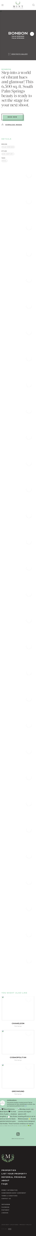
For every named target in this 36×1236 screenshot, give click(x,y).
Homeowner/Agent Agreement (14, 1193)
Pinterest (5, 1210)
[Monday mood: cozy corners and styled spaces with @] (27, 1117)
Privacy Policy (26, 1224)
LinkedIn (5, 1213)
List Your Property (14, 1174)
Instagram (6, 1204)
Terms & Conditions (10, 1196)
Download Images (13, 125)
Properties (9, 1170)
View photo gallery (19, 54)
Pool (4, 161)
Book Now (12, 117)
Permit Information (10, 1190)
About (6, 1181)
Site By (5, 1229)
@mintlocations (18, 1138)
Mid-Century (7, 154)
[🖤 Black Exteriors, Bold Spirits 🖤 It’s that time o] (9, 1117)
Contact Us (6, 1198)
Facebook (5, 1207)
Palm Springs (8, 147)
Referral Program (14, 1177)
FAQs (5, 1184)
